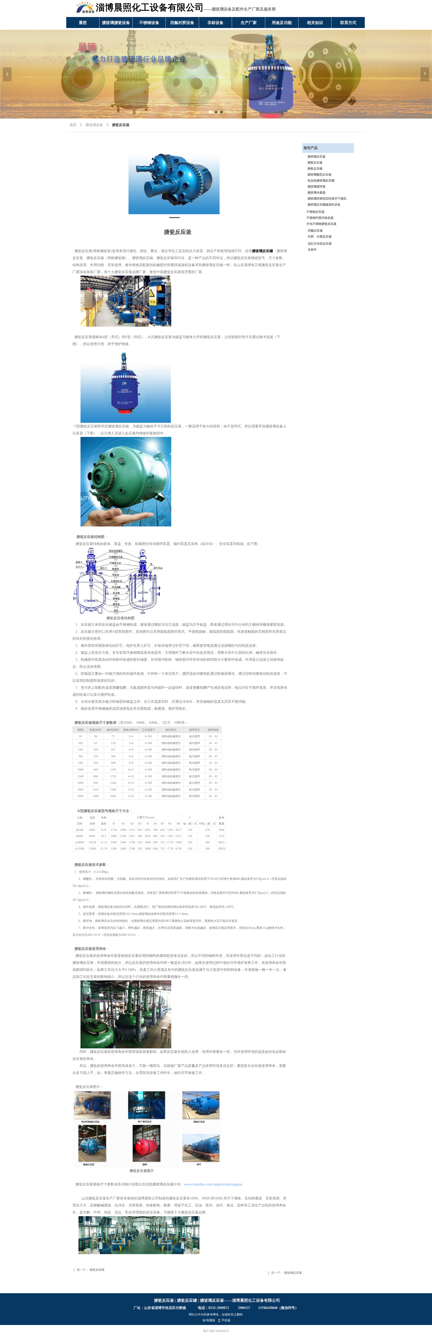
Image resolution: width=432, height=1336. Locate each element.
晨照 (73, 125)
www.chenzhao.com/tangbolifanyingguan (213, 1184)
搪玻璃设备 (94, 125)
